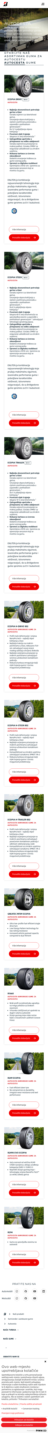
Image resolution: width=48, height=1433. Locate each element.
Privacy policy (37, 1413)
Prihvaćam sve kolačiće (24, 1420)
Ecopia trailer (16, 462)
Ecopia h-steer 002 (18, 725)
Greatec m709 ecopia (19, 913)
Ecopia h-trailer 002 (19, 819)
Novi (26, 99)
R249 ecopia (14, 1078)
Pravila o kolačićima (10, 1404)
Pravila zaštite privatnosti (31, 1404)
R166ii (11, 993)
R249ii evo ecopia (17, 1152)
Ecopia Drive (15, 99)
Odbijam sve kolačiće (24, 1425)
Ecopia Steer (15, 277)
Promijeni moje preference (13, 1413)
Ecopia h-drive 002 (18, 626)
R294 (10, 1232)
